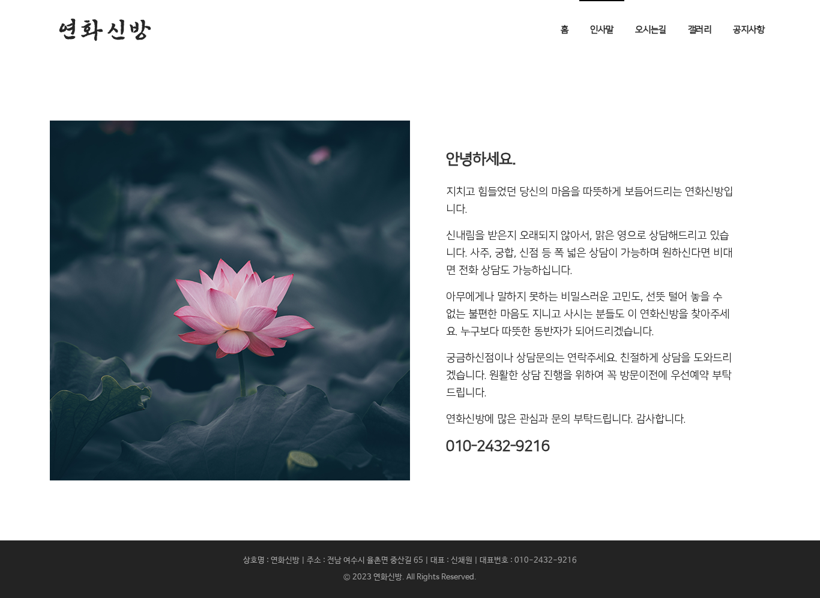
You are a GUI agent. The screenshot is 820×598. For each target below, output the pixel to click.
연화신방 (387, 577)
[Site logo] (105, 30)
